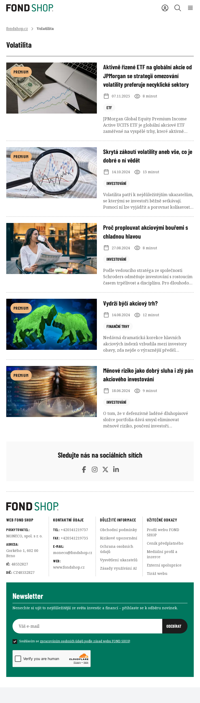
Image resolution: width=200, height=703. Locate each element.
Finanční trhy (118, 326)
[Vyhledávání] (177, 8)
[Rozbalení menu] (190, 8)
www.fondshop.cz (69, 567)
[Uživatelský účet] (165, 8)
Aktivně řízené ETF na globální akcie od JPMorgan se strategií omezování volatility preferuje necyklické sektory (147, 75)
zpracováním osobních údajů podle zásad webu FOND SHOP (85, 641)
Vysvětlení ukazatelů (119, 559)
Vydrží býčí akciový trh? (130, 303)
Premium (21, 71)
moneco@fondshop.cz (72, 552)
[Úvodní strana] (100, 506)
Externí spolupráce (164, 565)
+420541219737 (74, 529)
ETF (109, 107)
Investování (116, 183)
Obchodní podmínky (118, 529)
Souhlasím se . (74, 641)
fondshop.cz (17, 28)
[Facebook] (84, 469)
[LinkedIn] (116, 469)
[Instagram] (94, 469)
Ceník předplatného (165, 543)
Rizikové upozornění (118, 538)
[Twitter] (105, 469)
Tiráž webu (157, 573)
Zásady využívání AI (118, 568)
